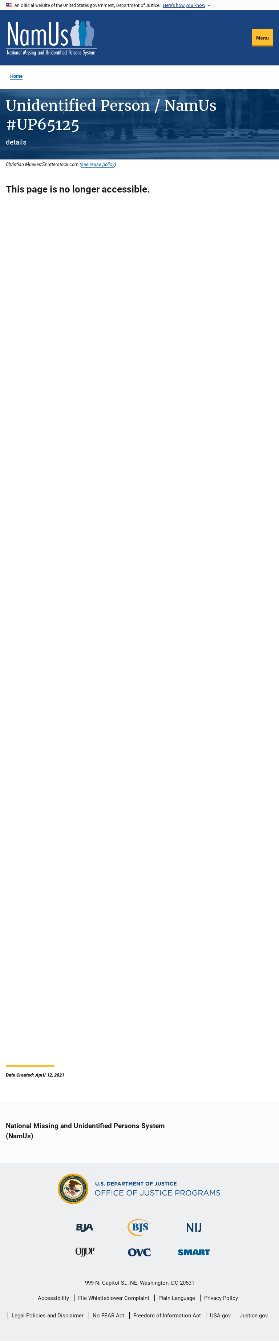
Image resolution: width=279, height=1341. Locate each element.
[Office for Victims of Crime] (139, 1252)
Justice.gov (254, 1315)
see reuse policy (97, 164)
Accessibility (53, 1298)
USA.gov (220, 1315)
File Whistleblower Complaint (113, 1298)
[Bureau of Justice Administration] (84, 1224)
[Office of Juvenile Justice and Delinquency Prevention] (85, 1254)
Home (16, 76)
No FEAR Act (108, 1315)
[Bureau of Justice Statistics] (139, 1232)
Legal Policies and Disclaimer (48, 1315)
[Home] (51, 38)
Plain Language (176, 1298)
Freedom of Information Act (167, 1315)
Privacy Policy (221, 1298)
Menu (262, 38)
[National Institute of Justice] (194, 1224)
